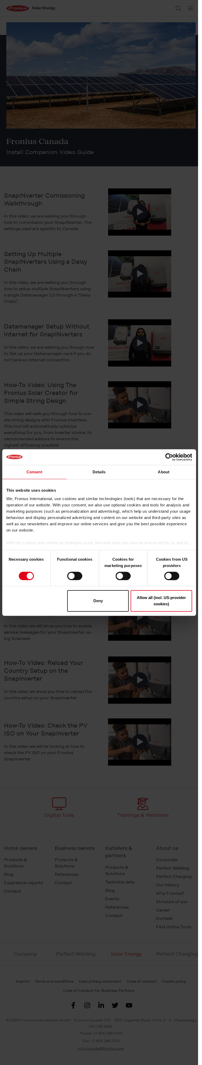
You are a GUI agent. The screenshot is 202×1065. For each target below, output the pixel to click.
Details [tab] (99, 472)
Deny (98, 600)
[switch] (74, 576)
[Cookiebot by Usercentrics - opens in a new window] (169, 457)
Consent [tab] (34, 472)
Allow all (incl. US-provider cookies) (161, 600)
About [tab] (163, 472)
